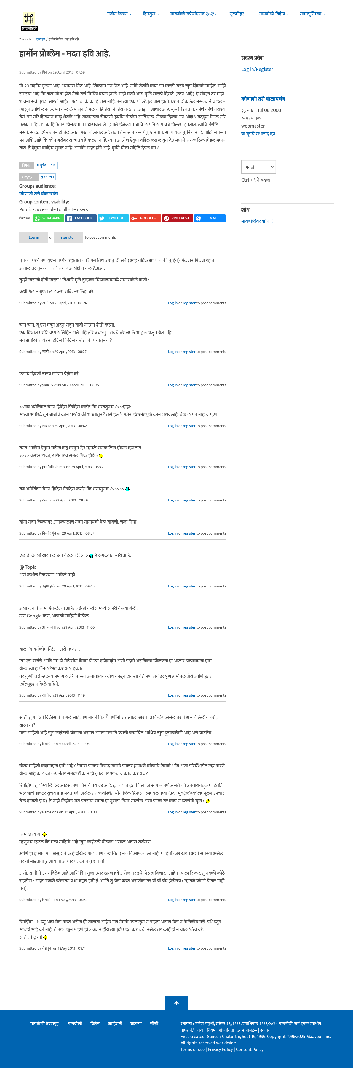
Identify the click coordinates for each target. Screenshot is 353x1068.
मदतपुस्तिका (310, 14)
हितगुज (149, 14)
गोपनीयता (227, 1030)
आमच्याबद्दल (247, 1030)
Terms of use (193, 1049)
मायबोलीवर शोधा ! (257, 221)
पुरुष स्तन (47, 177)
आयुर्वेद (41, 165)
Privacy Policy (221, 1049)
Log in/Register (257, 69)
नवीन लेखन (117, 14)
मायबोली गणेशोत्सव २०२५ (193, 14)
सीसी (154, 1024)
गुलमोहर (237, 14)
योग (53, 165)
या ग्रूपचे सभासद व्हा (258, 134)
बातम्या (136, 1024)
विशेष (95, 1024)
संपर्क (264, 1030)
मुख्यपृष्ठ (40, 39)
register (68, 237)
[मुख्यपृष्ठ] (29, 20)
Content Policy (249, 1049)
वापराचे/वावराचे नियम (198, 1030)
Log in (34, 237)
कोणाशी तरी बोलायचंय (38, 194)
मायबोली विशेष (272, 14)
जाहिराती (115, 1024)
